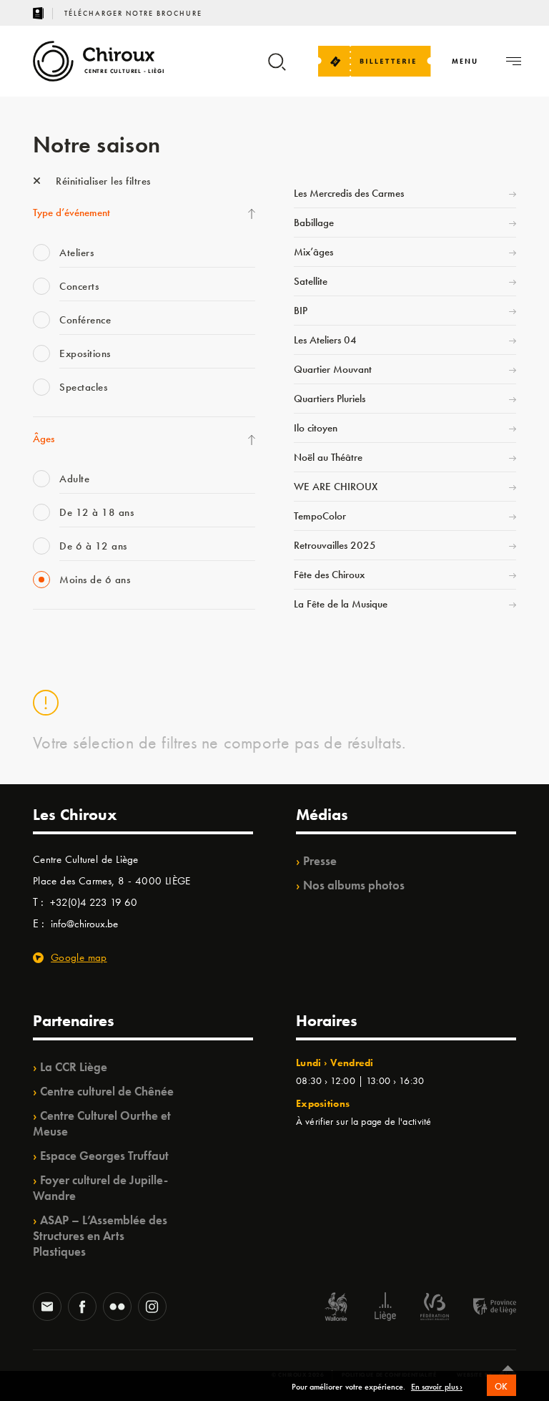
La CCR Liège (73, 1067)
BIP (300, 310)
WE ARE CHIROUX (335, 486)
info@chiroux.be (84, 924)
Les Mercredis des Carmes (349, 193)
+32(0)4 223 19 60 (93, 902)
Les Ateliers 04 (325, 340)
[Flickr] (117, 1308)
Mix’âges (313, 252)
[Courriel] (47, 1308)
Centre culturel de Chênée (107, 1091)
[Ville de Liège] (385, 1308)
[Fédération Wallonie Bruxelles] (434, 1308)
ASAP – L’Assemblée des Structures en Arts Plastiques (100, 1235)
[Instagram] (152, 1308)
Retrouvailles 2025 (335, 545)
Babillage (314, 222)
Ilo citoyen (315, 428)
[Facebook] (82, 1308)
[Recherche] (277, 68)
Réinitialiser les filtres (102, 181)
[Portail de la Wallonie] (336, 1308)
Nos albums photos (354, 885)
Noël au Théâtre (328, 457)
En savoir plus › (437, 1387)
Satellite (310, 281)
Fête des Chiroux (329, 574)
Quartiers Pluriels (329, 398)
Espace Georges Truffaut (104, 1155)
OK (501, 1386)
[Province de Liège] (484, 1308)
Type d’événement (71, 212)
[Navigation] (513, 61)
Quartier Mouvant (333, 369)
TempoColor (320, 516)
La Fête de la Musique (340, 604)
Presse (320, 861)
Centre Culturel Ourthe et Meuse (102, 1123)
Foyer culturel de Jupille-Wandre (100, 1188)
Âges (43, 438)
